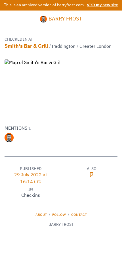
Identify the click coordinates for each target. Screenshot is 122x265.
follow (59, 215)
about (41, 215)
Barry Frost (65, 19)
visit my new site (102, 5)
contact (79, 215)
